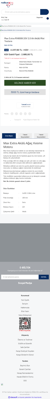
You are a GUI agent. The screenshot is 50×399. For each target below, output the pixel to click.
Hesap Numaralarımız (25, 373)
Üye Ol (5, 20)
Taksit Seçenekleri (25, 136)
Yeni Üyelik (25, 300)
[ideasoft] (12, 397)
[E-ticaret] (25, 397)
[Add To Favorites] (11, 120)
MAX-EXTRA (8, 45)
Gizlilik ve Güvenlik (25, 343)
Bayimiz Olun (25, 365)
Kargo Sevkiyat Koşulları (25, 351)
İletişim (25, 304)
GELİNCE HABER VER (25, 82)
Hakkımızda (25, 307)
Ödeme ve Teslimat (25, 340)
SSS (25, 381)
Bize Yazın (25, 311)
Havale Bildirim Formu (25, 377)
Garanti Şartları (25, 369)
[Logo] (7, 4)
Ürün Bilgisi (9, 136)
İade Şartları (25, 347)
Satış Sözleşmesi (25, 315)
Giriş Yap (4, 17)
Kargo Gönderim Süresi (25, 355)
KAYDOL (43, 277)
